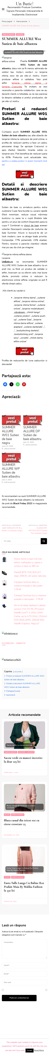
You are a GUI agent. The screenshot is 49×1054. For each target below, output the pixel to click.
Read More (39, 1050)
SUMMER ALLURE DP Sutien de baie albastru (32, 433)
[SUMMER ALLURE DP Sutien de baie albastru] (32, 420)
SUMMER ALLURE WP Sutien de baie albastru (11, 471)
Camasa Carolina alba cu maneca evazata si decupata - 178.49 (29, 586)
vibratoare (19, 312)
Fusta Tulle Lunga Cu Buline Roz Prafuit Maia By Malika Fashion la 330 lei (24, 886)
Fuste (7, 877)
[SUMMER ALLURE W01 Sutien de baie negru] (11, 420)
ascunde (17, 671)
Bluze (7, 815)
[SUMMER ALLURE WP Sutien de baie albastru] (11, 457)
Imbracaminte (8, 34)
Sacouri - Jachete (26, 752)
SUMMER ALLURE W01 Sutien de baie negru (10, 435)
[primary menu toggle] (3, 9)
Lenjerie (20, 34)
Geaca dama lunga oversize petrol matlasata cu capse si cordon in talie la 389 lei (28, 562)
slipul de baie (31, 225)
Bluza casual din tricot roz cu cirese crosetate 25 (21, 822)
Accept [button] (29, 1050)
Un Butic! (24, 4)
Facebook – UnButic (14, 643)
